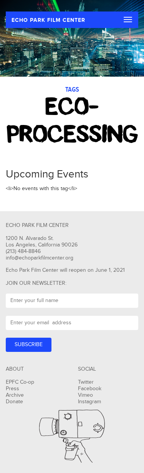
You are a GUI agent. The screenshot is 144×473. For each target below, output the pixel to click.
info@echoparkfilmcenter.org (39, 258)
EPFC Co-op (20, 382)
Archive (15, 395)
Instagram (89, 402)
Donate (14, 402)
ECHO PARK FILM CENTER (48, 20)
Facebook (89, 389)
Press (12, 389)
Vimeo (85, 395)
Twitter (86, 382)
